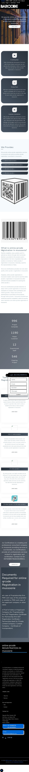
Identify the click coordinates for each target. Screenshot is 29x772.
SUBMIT (18, 394)
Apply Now (14, 524)
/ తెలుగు (22, 1)
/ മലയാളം (13, 2)
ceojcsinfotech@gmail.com (10, 733)
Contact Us (15, 564)
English (3, 1)
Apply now (14, 26)
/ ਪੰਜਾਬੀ (18, 2)
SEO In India (9, 760)
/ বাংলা (18, 1)
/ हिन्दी (6, 1)
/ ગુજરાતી (14, 1)
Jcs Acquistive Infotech (17, 762)
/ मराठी (10, 1)
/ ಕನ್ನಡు (7, 2)
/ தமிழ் (3, 2)
